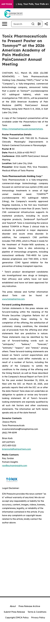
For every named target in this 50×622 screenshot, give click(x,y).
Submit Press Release (14, 612)
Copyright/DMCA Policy (17, 617)
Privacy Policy (38, 617)
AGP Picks (7, 4)
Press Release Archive (29, 606)
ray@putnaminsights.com (14, 465)
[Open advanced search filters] (39, 24)
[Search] (33, 24)
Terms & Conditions (37, 612)
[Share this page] (46, 23)
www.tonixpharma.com (13, 299)
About (13, 606)
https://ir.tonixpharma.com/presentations (22, 129)
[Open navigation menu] (4, 23)
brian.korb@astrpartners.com (16, 449)
